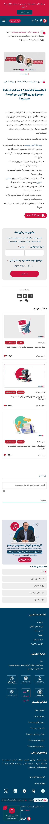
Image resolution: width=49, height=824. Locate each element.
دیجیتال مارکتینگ (36, 592)
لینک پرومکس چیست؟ (35, 734)
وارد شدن (43, 476)
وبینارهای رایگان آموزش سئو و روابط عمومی (26, 665)
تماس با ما (39, 631)
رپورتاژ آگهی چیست (33, 145)
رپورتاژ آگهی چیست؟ (36, 722)
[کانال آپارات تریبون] (33, 791)
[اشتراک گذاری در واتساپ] (30, 296)
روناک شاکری (9, 81)
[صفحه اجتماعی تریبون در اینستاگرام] (43, 791)
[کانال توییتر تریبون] (5, 791)
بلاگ (41, 661)
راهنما (40, 635)
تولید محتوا (21, 392)
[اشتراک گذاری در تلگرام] (25, 296)
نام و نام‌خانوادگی (36, 247)
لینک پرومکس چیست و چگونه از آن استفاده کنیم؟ (25, 347)
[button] (4, 20)
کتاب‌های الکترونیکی (35, 669)
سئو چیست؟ (39, 716)
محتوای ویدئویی (37, 578)
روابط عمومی (20, 266)
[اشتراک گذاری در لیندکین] (19, 296)
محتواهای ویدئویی (10, 342)
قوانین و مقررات (37, 644)
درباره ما (40, 622)
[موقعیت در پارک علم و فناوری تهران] (40, 693)
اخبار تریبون (38, 639)
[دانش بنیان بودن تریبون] (12, 679)
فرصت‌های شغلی (36, 626)
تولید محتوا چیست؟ (36, 740)
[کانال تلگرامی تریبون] (24, 791)
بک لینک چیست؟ (37, 728)
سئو (30, 266)
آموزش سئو (39, 710)
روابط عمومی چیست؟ (36, 746)
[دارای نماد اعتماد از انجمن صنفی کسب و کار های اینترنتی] (12, 693)
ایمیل (21, 247)
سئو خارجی (20, 342)
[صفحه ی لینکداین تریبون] (15, 791)
